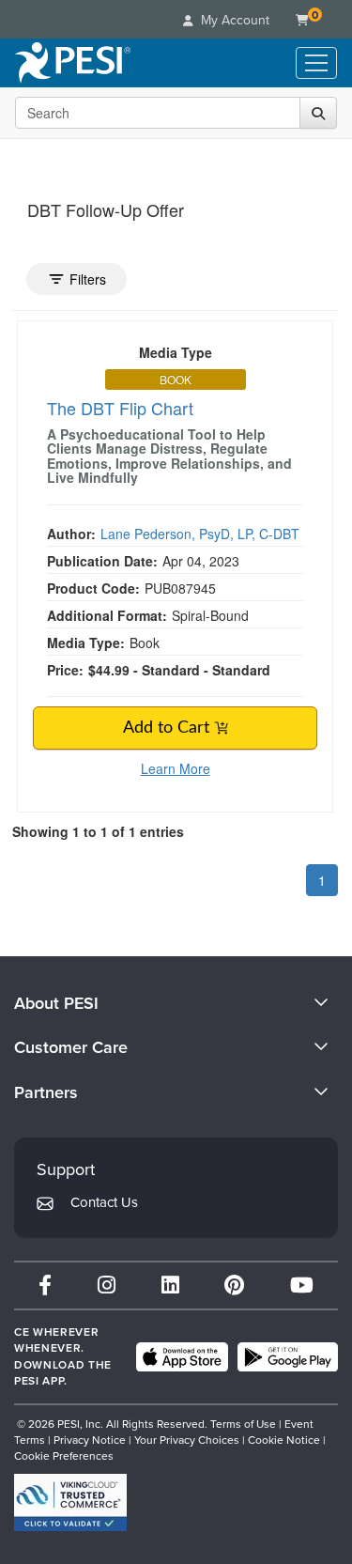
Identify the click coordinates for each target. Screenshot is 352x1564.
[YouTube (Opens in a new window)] (301, 1285)
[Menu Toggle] (316, 63)
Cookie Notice (284, 1440)
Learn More (175, 768)
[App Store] (182, 1357)
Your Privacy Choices (186, 1440)
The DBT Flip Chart (120, 407)
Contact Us (104, 1202)
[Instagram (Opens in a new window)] (106, 1285)
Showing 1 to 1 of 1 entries (98, 831)
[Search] (318, 113)
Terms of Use (243, 1424)
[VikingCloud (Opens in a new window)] (70, 1502)
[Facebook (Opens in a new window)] (45, 1285)
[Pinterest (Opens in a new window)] (234, 1285)
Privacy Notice (90, 1440)
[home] (72, 63)
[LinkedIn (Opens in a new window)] (170, 1285)
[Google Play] (287, 1357)
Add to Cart (168, 728)
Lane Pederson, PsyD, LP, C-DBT (199, 533)
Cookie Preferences (64, 1456)
